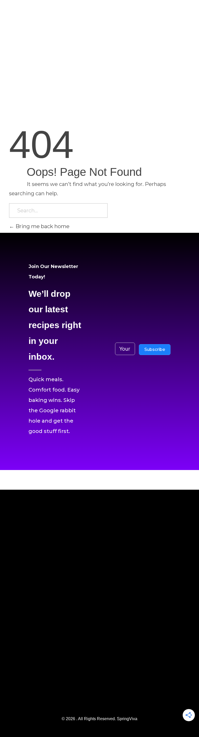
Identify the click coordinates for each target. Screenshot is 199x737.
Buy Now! (170, 9)
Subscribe (154, 349)
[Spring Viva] (22, 49)
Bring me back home (41, 226)
